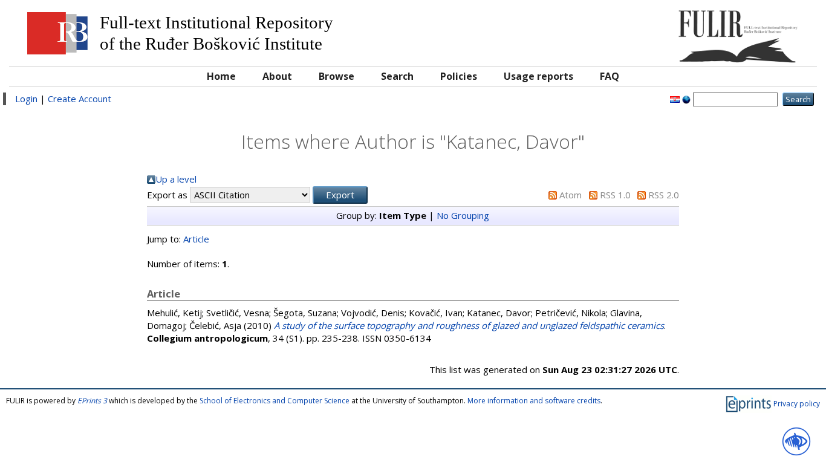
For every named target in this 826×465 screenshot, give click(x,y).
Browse (336, 76)
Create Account (79, 99)
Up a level (176, 179)
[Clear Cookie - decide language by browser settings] (686, 99)
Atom (570, 195)
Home (221, 76)
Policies (458, 76)
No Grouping (463, 215)
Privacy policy (796, 403)
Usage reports (538, 76)
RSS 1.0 (615, 195)
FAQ (609, 76)
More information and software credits (533, 400)
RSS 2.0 (663, 195)
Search (397, 76)
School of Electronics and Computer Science (275, 400)
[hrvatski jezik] (675, 99)
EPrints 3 (92, 400)
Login (26, 99)
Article (196, 239)
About (277, 76)
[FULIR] (709, 31)
